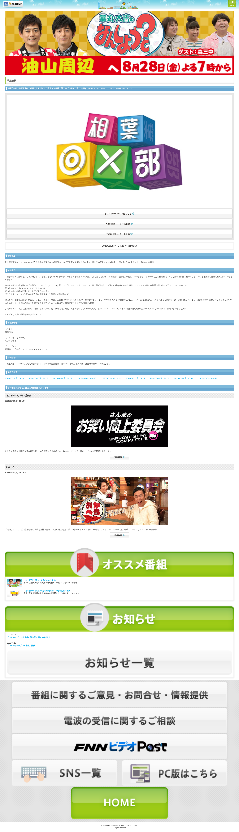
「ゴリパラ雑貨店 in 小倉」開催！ (22, 645)
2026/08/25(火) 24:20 (14, 378)
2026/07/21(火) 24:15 (135, 378)
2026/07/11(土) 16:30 (183, 378)
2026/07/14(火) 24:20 (159, 378)
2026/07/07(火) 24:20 (207, 378)
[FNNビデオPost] (119, 735)
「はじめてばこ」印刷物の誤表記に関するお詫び (28, 637)
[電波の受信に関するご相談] (119, 709)
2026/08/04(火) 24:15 (86, 378)
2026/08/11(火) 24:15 (62, 378)
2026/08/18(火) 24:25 (38, 378)
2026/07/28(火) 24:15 (111, 378)
